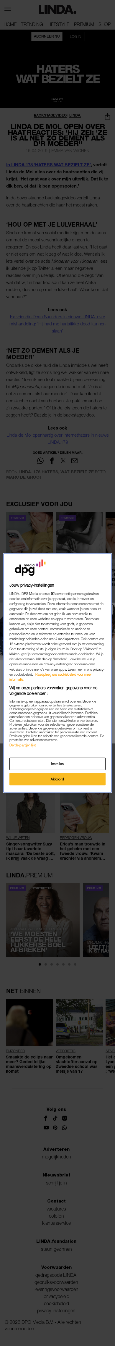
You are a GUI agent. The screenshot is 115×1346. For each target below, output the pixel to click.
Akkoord (57, 779)
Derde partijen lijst (22, 745)
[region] (57, 673)
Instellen (57, 764)
